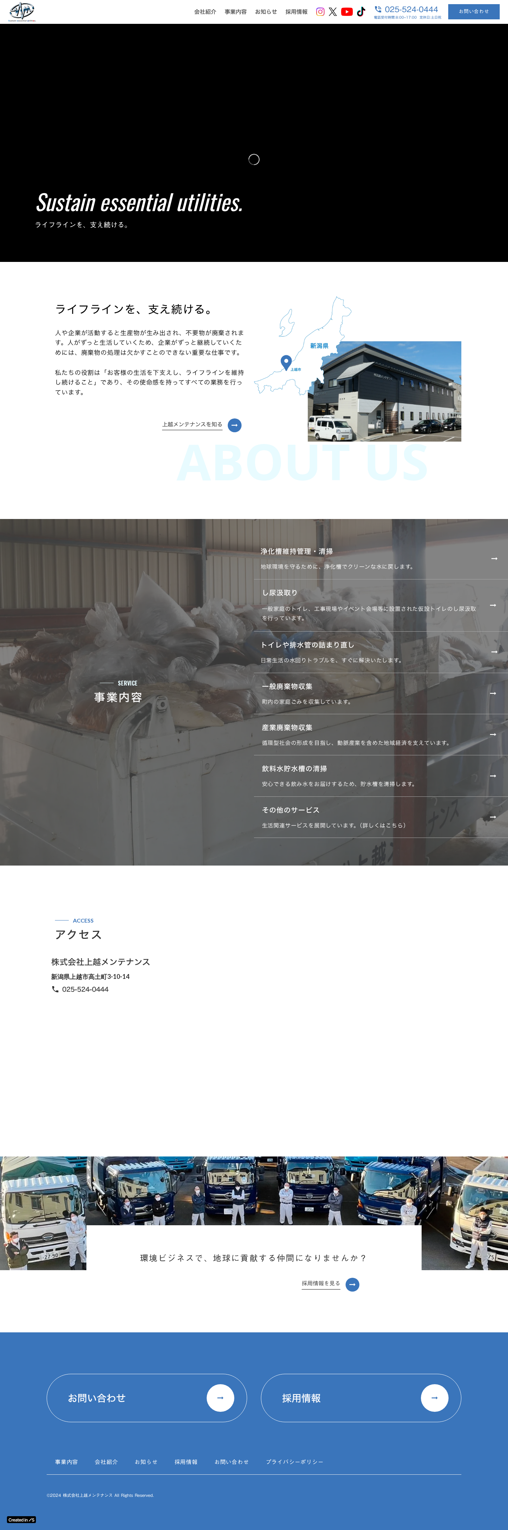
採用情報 (296, 12)
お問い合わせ (474, 11)
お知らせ (266, 12)
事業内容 (236, 12)
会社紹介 (205, 12)
